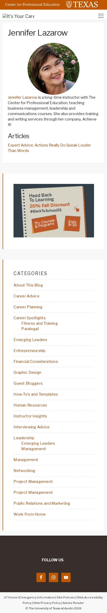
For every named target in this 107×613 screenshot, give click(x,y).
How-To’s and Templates (36, 394)
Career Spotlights (30, 318)
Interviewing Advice (32, 427)
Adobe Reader (73, 603)
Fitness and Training (39, 323)
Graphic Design (27, 372)
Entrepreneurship (29, 350)
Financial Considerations (36, 361)
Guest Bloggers (28, 383)
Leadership (24, 438)
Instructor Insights (30, 416)
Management (33, 449)
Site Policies (66, 597)
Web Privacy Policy (47, 603)
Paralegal (30, 329)
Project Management (33, 481)
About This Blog (28, 285)
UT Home (10, 597)
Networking (24, 470)
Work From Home (30, 514)
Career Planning (28, 307)
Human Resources (30, 405)
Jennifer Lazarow (22, 97)
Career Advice (26, 296)
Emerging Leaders (30, 339)
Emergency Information (37, 597)
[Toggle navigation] (101, 15)
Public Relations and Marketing (42, 503)
